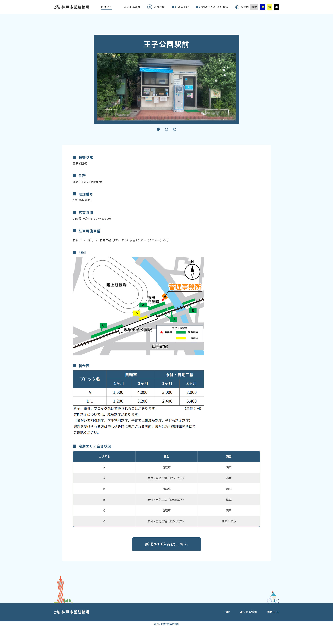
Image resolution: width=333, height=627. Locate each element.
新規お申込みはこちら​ (166, 544)
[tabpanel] (166, 86)
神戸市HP (273, 611)
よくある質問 (248, 611)
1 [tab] (158, 129)
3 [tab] (174, 129)
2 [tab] (166, 129)
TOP (227, 611)
